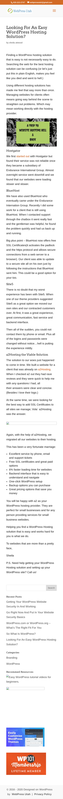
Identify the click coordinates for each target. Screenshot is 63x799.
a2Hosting (44, 369)
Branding (11, 657)
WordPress (13, 663)
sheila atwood (15, 42)
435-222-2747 (19, 2)
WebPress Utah (21, 794)
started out (22, 156)
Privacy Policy (43, 794)
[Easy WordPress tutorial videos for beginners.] (31, 681)
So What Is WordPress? (21, 633)
